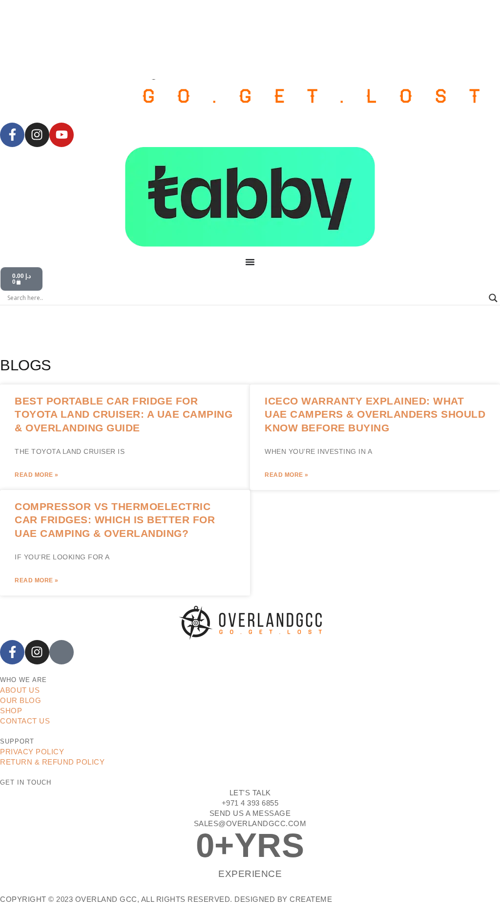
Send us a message (250, 813)
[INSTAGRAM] (37, 135)
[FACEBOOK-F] (12, 135)
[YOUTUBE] (61, 135)
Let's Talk (250, 793)
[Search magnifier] (493, 298)
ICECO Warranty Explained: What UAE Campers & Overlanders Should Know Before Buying (375, 414)
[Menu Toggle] (250, 262)
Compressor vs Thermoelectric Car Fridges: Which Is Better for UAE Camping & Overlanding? (115, 520)
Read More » (37, 474)
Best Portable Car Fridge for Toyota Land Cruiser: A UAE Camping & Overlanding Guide (123, 414)
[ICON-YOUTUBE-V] (61, 652)
